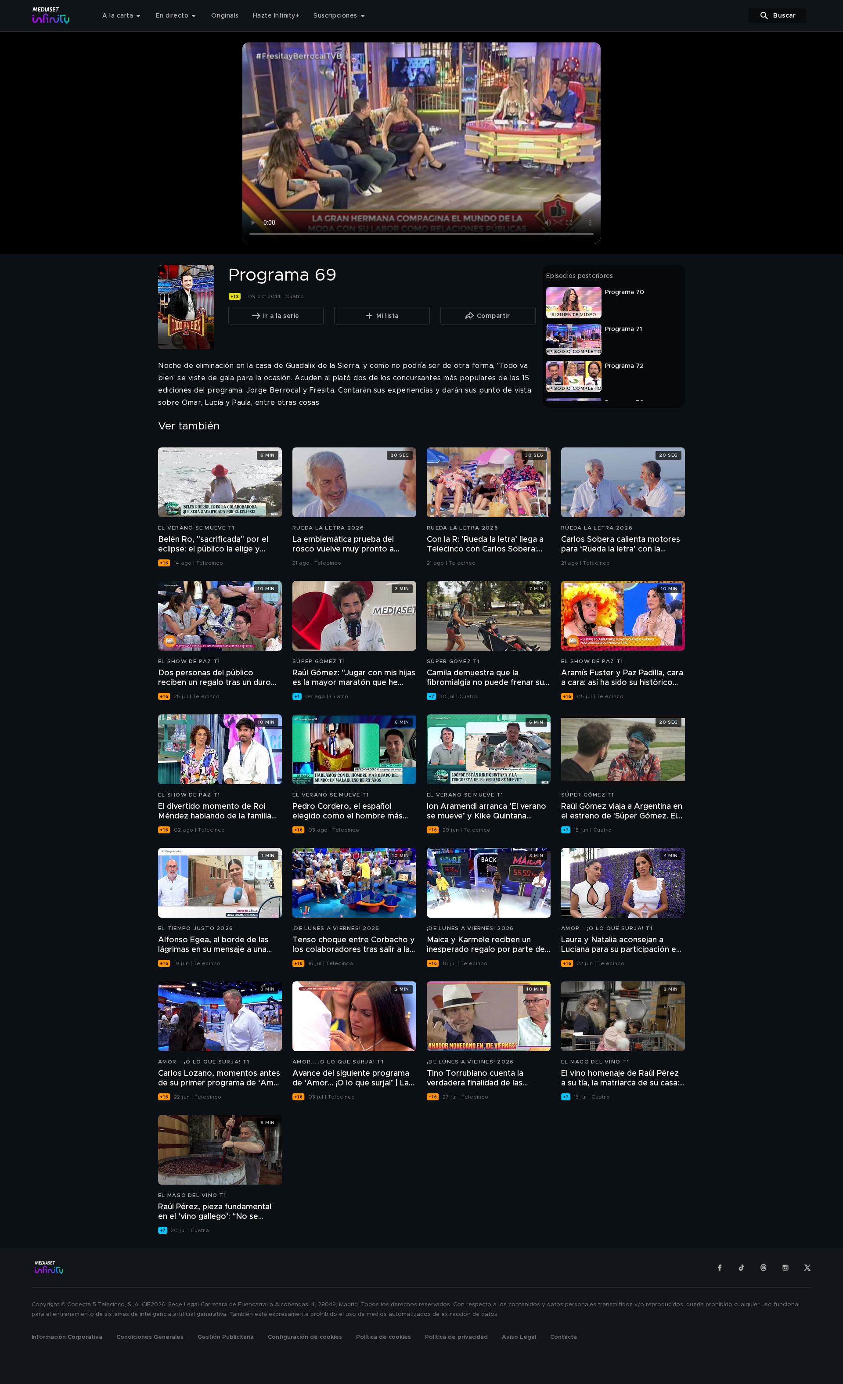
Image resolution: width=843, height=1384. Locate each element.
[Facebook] (720, 1268)
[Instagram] (785, 1268)
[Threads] (763, 1268)
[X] (807, 1268)
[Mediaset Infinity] (51, 16)
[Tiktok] (742, 1268)
